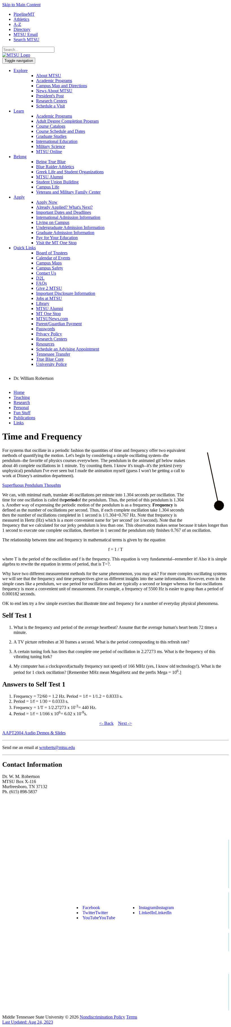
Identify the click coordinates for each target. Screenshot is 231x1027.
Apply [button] (19, 197)
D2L (40, 278)
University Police (51, 364)
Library (42, 303)
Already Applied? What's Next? (64, 207)
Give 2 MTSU (49, 288)
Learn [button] (19, 111)
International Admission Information (68, 217)
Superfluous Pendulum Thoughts (31, 485)
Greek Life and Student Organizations (70, 171)
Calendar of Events (53, 257)
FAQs (41, 283)
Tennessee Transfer (53, 354)
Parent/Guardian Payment (59, 323)
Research (22, 402)
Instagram (156, 907)
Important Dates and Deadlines (63, 212)
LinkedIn (155, 912)
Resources (45, 344)
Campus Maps (49, 263)
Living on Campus (52, 222)
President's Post (50, 95)
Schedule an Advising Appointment (67, 349)
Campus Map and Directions (61, 85)
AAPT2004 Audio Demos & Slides (34, 732)
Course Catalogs (50, 126)
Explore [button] (21, 70)
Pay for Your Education (57, 237)
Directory (22, 29)
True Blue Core (50, 359)
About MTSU (48, 75)
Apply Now (46, 202)
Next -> (125, 723)
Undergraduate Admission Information (70, 227)
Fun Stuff (22, 412)
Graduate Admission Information (65, 232)
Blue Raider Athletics (55, 166)
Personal (21, 407)
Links (19, 422)
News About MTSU (54, 90)
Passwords (45, 328)
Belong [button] (20, 156)
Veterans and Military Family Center (68, 192)
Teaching (22, 397)
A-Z (17, 24)
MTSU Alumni (49, 176)
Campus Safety (49, 268)
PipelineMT (24, 14)
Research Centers (51, 100)
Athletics (21, 19)
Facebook (91, 907)
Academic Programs (54, 80)
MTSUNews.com (52, 318)
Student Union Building (57, 182)
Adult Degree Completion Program (67, 121)
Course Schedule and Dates (60, 131)
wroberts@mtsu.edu (57, 747)
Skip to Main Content (21, 4)
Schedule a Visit (50, 106)
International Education (56, 141)
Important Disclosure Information (65, 293)
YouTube (99, 917)
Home (19, 392)
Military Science (50, 146)
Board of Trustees (52, 252)
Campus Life (47, 187)
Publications (24, 417)
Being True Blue (51, 161)
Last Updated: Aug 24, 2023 (27, 1022)
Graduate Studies (51, 136)
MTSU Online (49, 151)
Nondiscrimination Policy (102, 1017)
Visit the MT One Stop (56, 242)
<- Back (106, 723)
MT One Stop (48, 313)
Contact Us (46, 273)
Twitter (95, 912)
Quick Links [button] (25, 247)
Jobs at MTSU (49, 298)
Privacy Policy (49, 333)
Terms (131, 1017)
